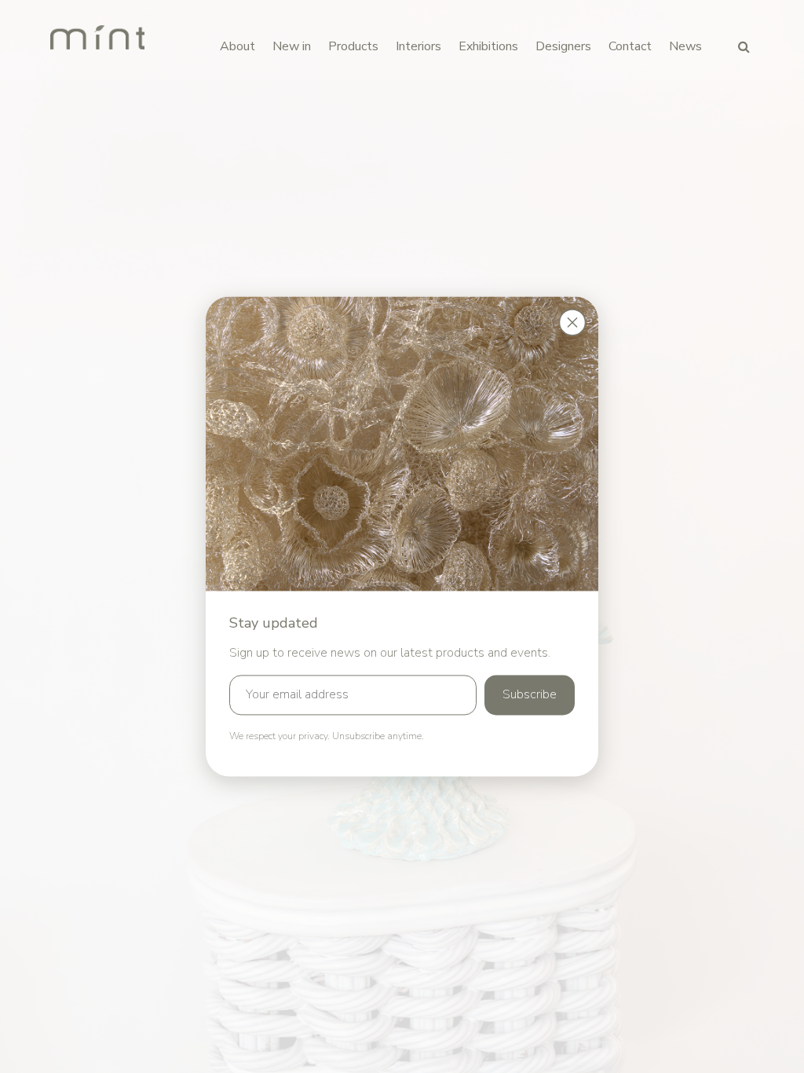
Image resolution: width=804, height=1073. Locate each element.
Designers (563, 46)
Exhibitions (488, 46)
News (685, 46)
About (237, 46)
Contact (630, 46)
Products (353, 46)
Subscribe (529, 695)
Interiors (418, 46)
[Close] (572, 322)
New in (291, 46)
